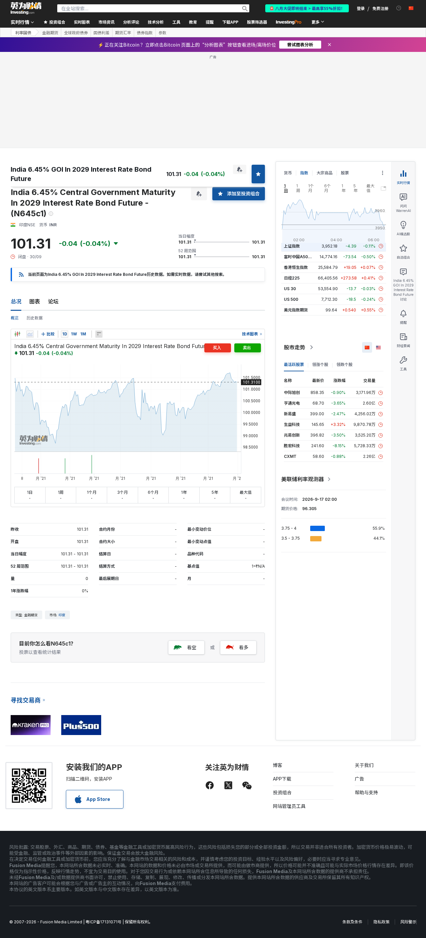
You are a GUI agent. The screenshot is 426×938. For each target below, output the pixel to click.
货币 (288, 172)
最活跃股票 (294, 364)
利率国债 (23, 32)
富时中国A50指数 (300, 256)
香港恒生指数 (296, 267)
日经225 (292, 278)
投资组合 (282, 792)
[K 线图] (17, 334)
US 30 (290, 288)
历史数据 (35, 317)
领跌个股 (344, 364)
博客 (277, 765)
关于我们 (364, 765)
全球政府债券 (76, 32)
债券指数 (145, 32)
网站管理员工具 (289, 806)
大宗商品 (324, 172)
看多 (243, 647)
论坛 (53, 301)
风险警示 (408, 921)
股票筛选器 (257, 22)
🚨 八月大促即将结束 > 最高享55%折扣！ (307, 8)
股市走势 (294, 347)
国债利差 (101, 32)
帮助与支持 (366, 792)
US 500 (291, 299)
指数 (304, 172)
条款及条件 (352, 921)
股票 (345, 172)
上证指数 (292, 246)
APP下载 (282, 779)
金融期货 (50, 32)
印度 (62, 615)
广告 (359, 779)
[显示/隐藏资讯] (99, 334)
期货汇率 (123, 32)
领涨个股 (320, 364)
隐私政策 (381, 921)
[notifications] (399, 8)
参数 (162, 32)
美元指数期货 (296, 309)
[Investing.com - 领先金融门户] (26, 8)
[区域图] (30, 334)
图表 (34, 301)
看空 (191, 647)
